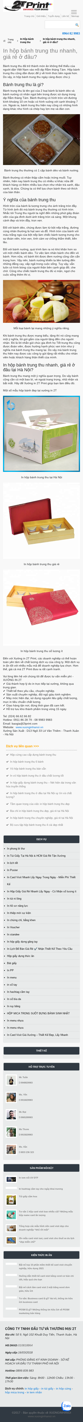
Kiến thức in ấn (41, 1255)
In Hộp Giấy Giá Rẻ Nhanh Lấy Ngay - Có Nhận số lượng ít (41, 891)
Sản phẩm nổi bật (41, 1168)
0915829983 (26, 1134)
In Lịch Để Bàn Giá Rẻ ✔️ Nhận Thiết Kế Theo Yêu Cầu (39, 948)
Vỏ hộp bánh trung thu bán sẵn (27, 768)
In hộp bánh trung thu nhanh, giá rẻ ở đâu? (59, 41)
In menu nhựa (15, 1020)
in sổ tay (12, 984)
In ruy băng (13, 1006)
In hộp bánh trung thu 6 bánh (26, 761)
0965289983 (26, 1117)
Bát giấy (12, 963)
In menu (12, 977)
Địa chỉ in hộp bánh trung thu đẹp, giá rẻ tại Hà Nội (39, 810)
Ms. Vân (23, 1147)
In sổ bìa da (14, 999)
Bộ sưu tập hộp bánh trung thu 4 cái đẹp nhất (36, 824)
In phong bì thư (16, 848)
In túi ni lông (14, 898)
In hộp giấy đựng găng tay (22, 941)
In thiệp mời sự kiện (19, 912)
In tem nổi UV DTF (28, 1177)
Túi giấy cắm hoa (28, 1196)
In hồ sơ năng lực (17, 905)
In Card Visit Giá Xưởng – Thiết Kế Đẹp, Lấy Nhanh (37, 1034)
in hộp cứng (63, 1388)
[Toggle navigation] (74, 12)
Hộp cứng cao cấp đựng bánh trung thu (32, 754)
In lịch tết (12, 862)
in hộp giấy (32, 1388)
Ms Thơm (24, 1129)
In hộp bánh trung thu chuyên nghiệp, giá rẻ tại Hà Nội (41, 817)
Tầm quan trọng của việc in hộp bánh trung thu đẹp (39, 803)
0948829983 (26, 1082)
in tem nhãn (34, 1392)
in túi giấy (47, 1388)
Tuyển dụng (54, 16)
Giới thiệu (41, 16)
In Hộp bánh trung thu (27, 41)
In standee (13, 934)
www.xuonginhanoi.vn (29, 727)
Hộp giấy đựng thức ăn (20, 956)
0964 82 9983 (71, 33)
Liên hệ (65, 16)
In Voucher (13, 927)
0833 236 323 (27, 1152)
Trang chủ (29, 16)
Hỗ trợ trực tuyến (42, 1067)
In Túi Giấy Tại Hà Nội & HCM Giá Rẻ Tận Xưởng (36, 855)
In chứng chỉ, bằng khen (21, 920)
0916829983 (26, 1100)
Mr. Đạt (22, 1112)
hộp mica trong (14, 1392)
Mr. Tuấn (23, 1077)
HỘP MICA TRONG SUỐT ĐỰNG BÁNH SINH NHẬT (38, 1013)
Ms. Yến (23, 1094)
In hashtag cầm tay (18, 991)
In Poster (12, 870)
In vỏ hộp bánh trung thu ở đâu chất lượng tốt (36, 775)
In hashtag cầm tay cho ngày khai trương (41, 1189)
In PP (10, 970)
